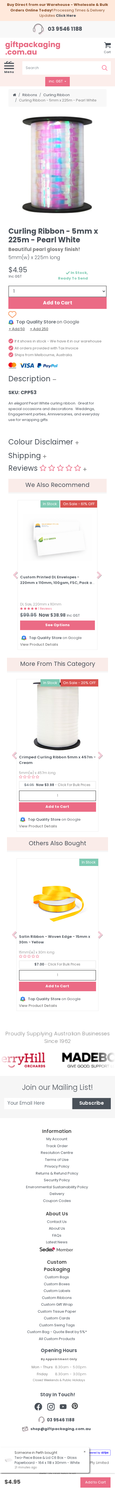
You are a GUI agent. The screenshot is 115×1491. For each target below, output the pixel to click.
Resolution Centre (57, 1153)
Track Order (57, 1146)
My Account (56, 1139)
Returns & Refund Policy (57, 1173)
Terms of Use (57, 1160)
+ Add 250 (39, 329)
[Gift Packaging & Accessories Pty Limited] (38, 48)
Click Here (66, 16)
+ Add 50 (17, 329)
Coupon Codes (57, 1201)
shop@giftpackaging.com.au (60, 1429)
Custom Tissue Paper (57, 1312)
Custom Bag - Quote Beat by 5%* (57, 1332)
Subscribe (91, 1103)
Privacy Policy (57, 1166)
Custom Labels (57, 1291)
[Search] (105, 68)
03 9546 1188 (64, 29)
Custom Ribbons (57, 1298)
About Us (57, 1228)
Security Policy (57, 1180)
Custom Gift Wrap (57, 1305)
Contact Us (57, 1222)
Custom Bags (57, 1277)
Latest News (57, 1242)
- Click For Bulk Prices (57, 785)
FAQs (56, 1235)
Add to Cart (57, 303)
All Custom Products (57, 1339)
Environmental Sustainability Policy (57, 1187)
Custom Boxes (57, 1284)
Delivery (57, 1194)
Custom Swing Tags (57, 1325)
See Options (57, 625)
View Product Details (39, 645)
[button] (15, 575)
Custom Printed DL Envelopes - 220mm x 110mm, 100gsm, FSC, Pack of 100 (57, 583)
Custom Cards (57, 1318)
